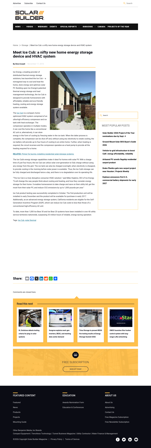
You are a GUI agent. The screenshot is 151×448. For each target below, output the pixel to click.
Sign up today (75, 369)
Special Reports (68, 26)
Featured (17, 402)
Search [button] (124, 3)
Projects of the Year (118, 26)
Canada (101, 26)
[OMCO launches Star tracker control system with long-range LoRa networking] (121, 318)
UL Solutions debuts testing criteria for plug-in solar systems (29, 333)
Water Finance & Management (105, 433)
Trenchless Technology (41, 433)
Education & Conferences (73, 407)
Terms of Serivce (72, 439)
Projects (16, 417)
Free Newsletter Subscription (117, 422)
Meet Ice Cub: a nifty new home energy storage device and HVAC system (53, 54)
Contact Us (40, 3)
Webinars (42, 26)
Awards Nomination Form (73, 402)
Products (16, 412)
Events (53, 26)
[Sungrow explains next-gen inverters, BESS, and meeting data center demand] (60, 318)
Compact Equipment (21, 433)
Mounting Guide (19, 422)
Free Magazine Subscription (117, 417)
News (17, 26)
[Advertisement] (115, 247)
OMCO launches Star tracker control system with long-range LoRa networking (120, 333)
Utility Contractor (84, 433)
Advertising (109, 407)
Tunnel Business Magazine (63, 433)
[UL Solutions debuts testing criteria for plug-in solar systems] (30, 318)
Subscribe (28, 3)
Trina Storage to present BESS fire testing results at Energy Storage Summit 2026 (90, 333)
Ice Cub (20, 113)
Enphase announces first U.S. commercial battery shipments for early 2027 (119, 180)
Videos (29, 26)
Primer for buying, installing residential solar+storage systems (43, 154)
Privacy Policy (56, 439)
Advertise (17, 3)
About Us (109, 402)
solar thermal (30, 220)
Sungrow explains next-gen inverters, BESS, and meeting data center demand (60, 333)
